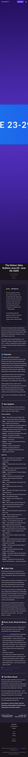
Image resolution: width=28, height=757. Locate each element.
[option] (0, 752)
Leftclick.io (19, 748)
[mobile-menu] (26, 2)
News (14, 276)
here (7, 321)
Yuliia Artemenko (14, 273)
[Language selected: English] (12, 754)
